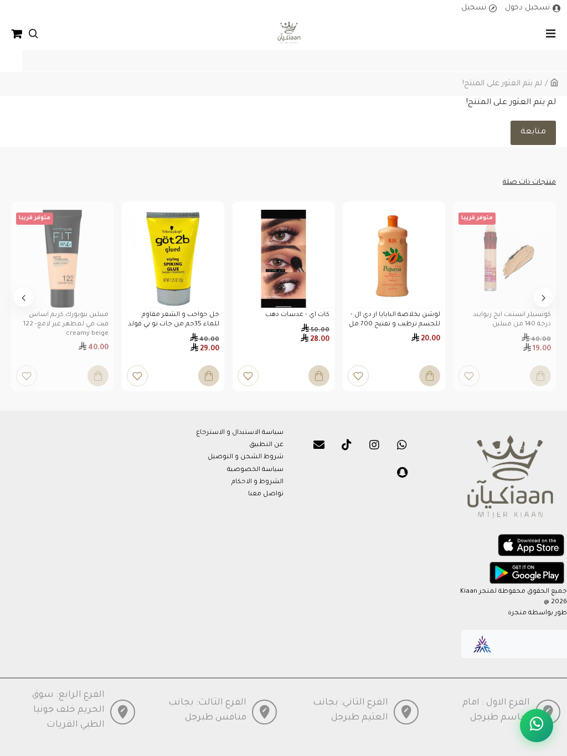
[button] (543, 297)
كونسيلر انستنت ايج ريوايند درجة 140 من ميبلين (512, 320)
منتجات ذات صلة (529, 183)
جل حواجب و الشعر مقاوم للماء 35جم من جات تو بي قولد (173, 320)
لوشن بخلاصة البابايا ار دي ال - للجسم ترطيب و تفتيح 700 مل (394, 320)
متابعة (533, 132)
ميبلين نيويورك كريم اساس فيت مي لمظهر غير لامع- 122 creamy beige (66, 325)
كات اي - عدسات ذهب (297, 315)
